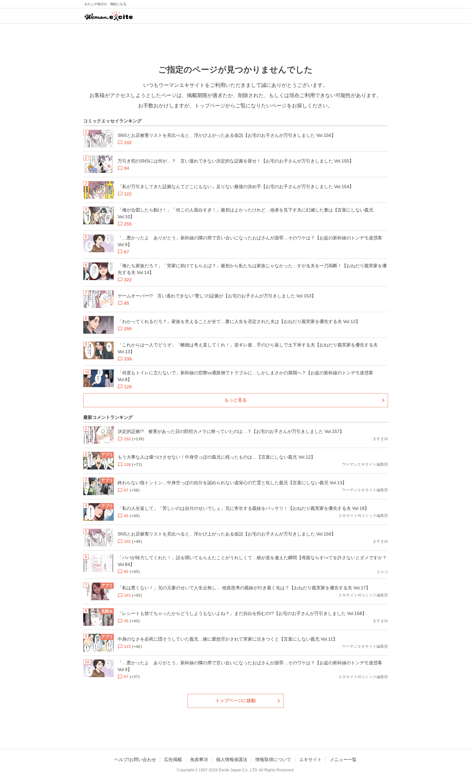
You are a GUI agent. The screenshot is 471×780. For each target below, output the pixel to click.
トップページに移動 (235, 700)
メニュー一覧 (343, 759)
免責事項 (199, 759)
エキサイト (310, 759)
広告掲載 (173, 759)
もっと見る (235, 399)
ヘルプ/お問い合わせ (135, 759)
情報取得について (273, 759)
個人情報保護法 (231, 759)
